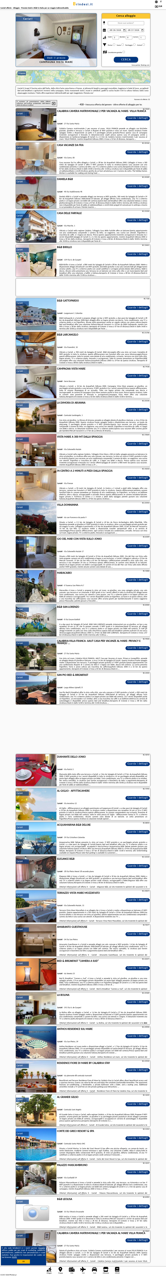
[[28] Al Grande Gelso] (36, 1110)
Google (42, 1248)
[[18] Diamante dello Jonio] (36, 770)
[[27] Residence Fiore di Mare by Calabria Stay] (36, 1076)
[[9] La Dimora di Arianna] (36, 416)
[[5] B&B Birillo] (36, 261)
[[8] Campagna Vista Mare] (36, 382)
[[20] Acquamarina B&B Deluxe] (36, 838)
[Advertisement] (83, 729)
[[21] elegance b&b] (36, 872)
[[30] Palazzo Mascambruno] (36, 1178)
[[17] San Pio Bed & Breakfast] (36, 688)
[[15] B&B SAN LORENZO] (36, 620)
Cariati (20, 113)
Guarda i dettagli (137, 118)
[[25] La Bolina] (36, 1008)
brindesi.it (83, 4)
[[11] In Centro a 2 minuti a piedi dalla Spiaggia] (36, 484)
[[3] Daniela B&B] (36, 192)
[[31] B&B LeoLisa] (36, 1212)
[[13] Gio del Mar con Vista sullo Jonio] (36, 552)
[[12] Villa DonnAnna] (36, 518)
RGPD (14, 1257)
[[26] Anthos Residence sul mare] (36, 1042)
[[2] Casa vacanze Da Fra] (36, 158)
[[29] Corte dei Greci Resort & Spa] (36, 1144)
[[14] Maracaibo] (36, 586)
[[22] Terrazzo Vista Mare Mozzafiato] (36, 906)
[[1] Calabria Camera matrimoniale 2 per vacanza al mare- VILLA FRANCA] (36, 124)
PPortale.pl (12, 1275)
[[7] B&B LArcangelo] (36, 348)
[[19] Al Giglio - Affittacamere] (36, 804)
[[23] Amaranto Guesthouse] (36, 940)
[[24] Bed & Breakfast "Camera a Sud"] (36, 974)
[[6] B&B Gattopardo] (36, 314)
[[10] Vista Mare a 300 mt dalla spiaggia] (36, 450)
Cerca (126, 59)
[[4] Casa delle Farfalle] (36, 226)
